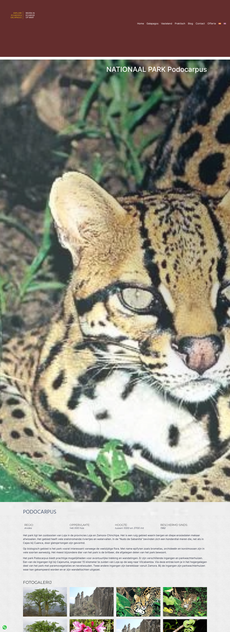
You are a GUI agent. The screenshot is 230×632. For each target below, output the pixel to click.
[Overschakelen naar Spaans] (220, 23)
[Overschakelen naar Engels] (225, 23)
